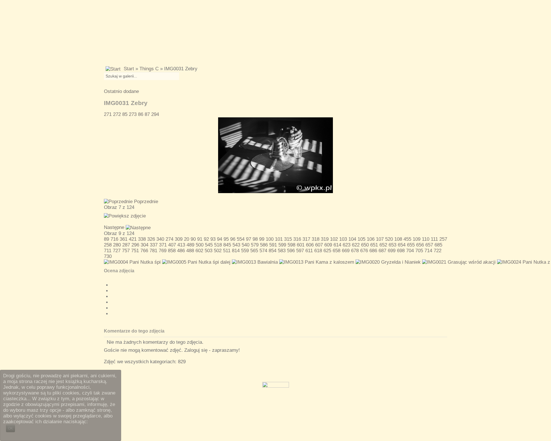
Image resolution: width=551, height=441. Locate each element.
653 (392, 245)
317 (306, 239)
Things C (149, 68)
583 (282, 250)
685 (438, 245)
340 (160, 239)
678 (355, 250)
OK (10, 428)
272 (117, 114)
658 (336, 250)
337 (154, 245)
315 (288, 239)
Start (129, 68)
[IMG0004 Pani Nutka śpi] (132, 262)
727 (117, 250)
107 (380, 239)
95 (226, 239)
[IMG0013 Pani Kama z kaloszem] (316, 262)
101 (279, 239)
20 (186, 239)
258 (108, 245)
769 (162, 250)
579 (255, 245)
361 (123, 239)
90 (193, 239)
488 (190, 250)
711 (107, 250)
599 (282, 245)
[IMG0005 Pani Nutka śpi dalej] (196, 262)
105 (361, 239)
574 (263, 250)
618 (318, 250)
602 (199, 250)
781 (153, 250)
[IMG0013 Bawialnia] (255, 262)
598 (291, 245)
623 (346, 245)
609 (328, 245)
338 (142, 239)
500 (199, 245)
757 (126, 250)
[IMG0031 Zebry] (275, 155)
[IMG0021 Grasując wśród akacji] (459, 262)
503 (208, 250)
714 (428, 250)
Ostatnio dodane (121, 91)
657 (429, 245)
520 (389, 239)
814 (236, 250)
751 (135, 250)
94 (219, 239)
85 (124, 114)
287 (126, 245)
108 (398, 239)
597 (300, 250)
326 (151, 239)
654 (402, 245)
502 (218, 250)
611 (309, 250)
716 (114, 239)
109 (416, 239)
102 (334, 239)
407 (172, 245)
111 (434, 239)
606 (310, 245)
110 (425, 239)
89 (106, 239)
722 (437, 250)
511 (226, 250)
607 (319, 245)
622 (356, 245)
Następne (114, 227)
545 (209, 245)
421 (133, 239)
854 (272, 250)
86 (140, 114)
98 (255, 239)
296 (135, 245)
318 (315, 239)
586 (264, 245)
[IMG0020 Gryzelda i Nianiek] (388, 262)
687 (382, 250)
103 (343, 239)
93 (213, 239)
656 (420, 245)
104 (352, 239)
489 (190, 245)
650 (365, 245)
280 (117, 245)
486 (181, 250)
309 (179, 239)
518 (218, 245)
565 (254, 250)
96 (232, 239)
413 (181, 245)
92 (206, 239)
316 (297, 239)
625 (327, 250)
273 (133, 114)
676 (364, 250)
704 (410, 250)
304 (144, 245)
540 (245, 245)
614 (337, 245)
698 (401, 250)
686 (373, 250)
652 (383, 245)
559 (245, 250)
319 (325, 239)
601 (300, 245)
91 (199, 239)
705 (419, 250)
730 (108, 256)
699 (391, 250)
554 (241, 239)
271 (108, 114)
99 (261, 239)
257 (443, 239)
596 (291, 250)
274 (169, 239)
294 (155, 114)
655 (411, 245)
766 (144, 250)
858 (172, 250)
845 (227, 245)
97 (248, 239)
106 (371, 239)
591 (273, 245)
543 (236, 245)
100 (269, 239)
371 (163, 245)
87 (147, 114)
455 (407, 239)
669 (346, 250)
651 (374, 245)
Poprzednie (146, 201)
